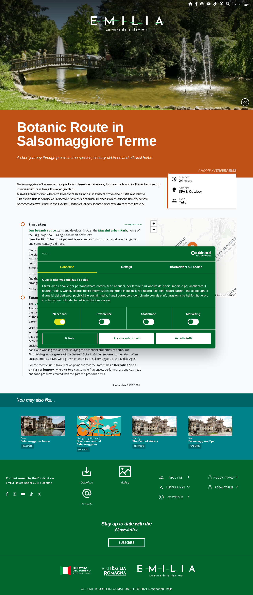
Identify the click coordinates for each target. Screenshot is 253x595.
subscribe (126, 542)
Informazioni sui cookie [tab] (185, 267)
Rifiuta (69, 338)
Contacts (87, 504)
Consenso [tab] (67, 267)
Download (87, 482)
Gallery (125, 482)
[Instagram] (202, 3)
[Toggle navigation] (246, 4)
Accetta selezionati (126, 338)
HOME (205, 170)
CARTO (231, 295)
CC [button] (245, 102)
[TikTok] (215, 3)
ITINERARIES (225, 170)
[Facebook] (196, 3)
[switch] (104, 322)
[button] (154, 224)
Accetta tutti (183, 338)
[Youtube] (209, 3)
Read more (27, 446)
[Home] (190, 3)
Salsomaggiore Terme (133, 224)
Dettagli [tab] (126, 267)
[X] (221, 3)
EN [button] (234, 3)
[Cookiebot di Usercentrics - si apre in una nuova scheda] (194, 254)
